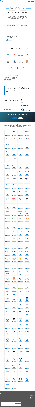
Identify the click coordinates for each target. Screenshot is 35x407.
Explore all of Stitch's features (7, 109)
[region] (11, 404)
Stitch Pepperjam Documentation (9, 40)
